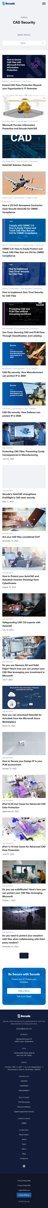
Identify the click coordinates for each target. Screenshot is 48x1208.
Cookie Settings (24, 1195)
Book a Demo (24, 1135)
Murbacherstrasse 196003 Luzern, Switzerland (24, 1040)
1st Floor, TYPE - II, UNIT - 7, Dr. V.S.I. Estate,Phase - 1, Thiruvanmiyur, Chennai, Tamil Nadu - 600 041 (24, 1068)
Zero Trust (14, 288)
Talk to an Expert (24, 996)
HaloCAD (26, 81)
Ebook (5, 81)
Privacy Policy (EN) (24, 1181)
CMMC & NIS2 (32, 198)
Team (24, 1144)
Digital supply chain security (24, 1112)
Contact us (24, 1158)
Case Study (7, 198)
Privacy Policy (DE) (24, 1185)
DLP (28, 369)
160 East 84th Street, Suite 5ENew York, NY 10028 (24, 1054)
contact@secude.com (24, 1029)
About (24, 1139)
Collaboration (22, 329)
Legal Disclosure (24, 1190)
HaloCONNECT (24, 1090)
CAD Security (15, 81)
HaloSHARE (7, 369)
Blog (24, 1154)
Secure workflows (24, 1107)
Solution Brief (8, 121)
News (24, 1149)
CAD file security (24, 1102)
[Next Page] (24, 956)
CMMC (24, 1123)
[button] (44, 3)
